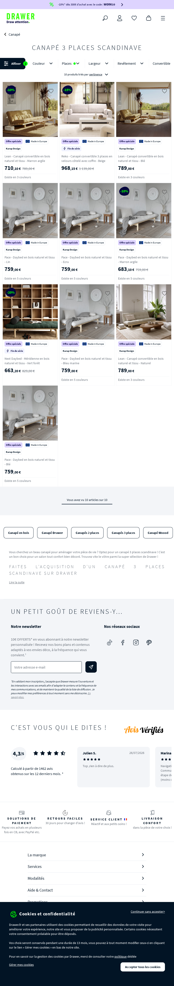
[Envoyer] (91, 667)
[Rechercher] (105, 18)
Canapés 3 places (123, 533)
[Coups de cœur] (134, 17)
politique (120, 956)
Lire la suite (16, 582)
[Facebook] (122, 642)
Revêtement (127, 63)
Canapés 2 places (87, 533)
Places (67, 63)
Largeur (95, 63)
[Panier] (148, 17)
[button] (87, 69)
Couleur (39, 63)
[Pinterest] (149, 642)
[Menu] (163, 17)
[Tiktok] (109, 642)
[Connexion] (119, 18)
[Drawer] (21, 18)
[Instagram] (136, 642)
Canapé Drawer (52, 533)
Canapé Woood (158, 533)
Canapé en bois (18, 533)
